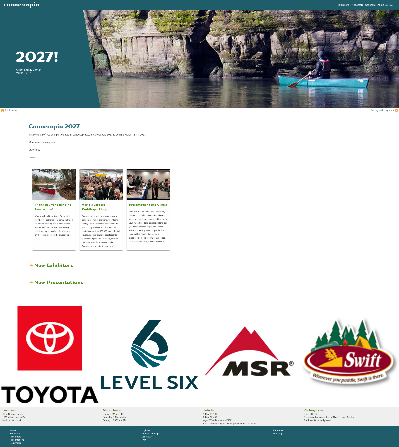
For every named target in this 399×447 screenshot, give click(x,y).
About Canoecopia (151, 433)
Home (13, 430)
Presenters (357, 4)
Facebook (278, 430)
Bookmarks (15, 443)
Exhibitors (343, 4)
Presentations (17, 440)
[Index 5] (210, 104)
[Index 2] (188, 104)
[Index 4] (203, 104)
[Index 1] (181, 104)
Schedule (370, 4)
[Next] (395, 54)
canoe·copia (21, 5)
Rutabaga (278, 433)
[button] (9, 110)
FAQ (144, 440)
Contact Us (147, 436)
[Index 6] (218, 104)
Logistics (146, 430)
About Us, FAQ (385, 4)
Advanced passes (322, 420)
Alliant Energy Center (13, 414)
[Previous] (3, 54)
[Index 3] (196, 104)
